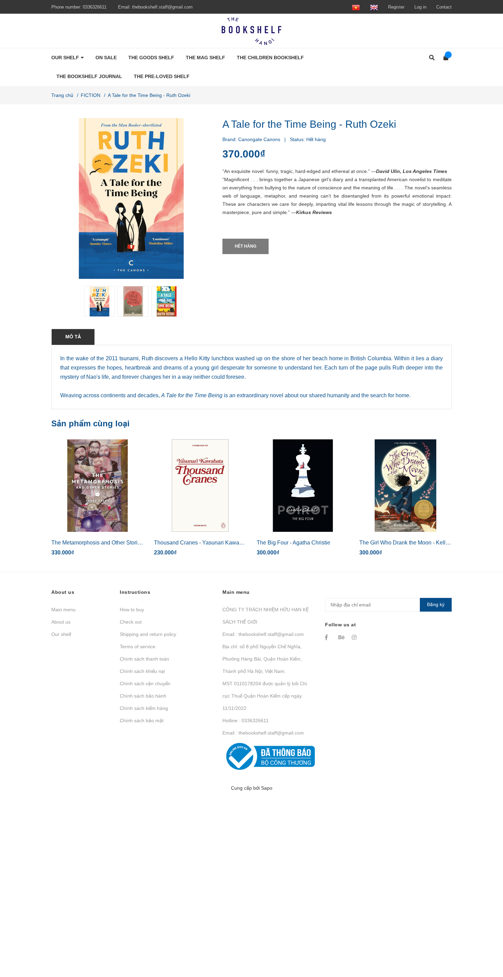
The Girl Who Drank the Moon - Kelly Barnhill (413, 543)
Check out (131, 622)
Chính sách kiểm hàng (144, 708)
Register (396, 7)
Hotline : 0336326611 (245, 720)
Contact (444, 7)
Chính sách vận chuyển (145, 683)
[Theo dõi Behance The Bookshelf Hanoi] (341, 637)
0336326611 (94, 7)
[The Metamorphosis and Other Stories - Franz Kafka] (97, 485)
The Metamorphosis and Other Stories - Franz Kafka (114, 543)
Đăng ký (435, 604)
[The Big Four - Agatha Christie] (303, 485)
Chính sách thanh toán (144, 659)
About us (60, 622)
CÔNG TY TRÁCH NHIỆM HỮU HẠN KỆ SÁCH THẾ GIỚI (265, 616)
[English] (374, 7)
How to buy (132, 609)
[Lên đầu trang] (484, 944)
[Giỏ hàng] (443, 58)
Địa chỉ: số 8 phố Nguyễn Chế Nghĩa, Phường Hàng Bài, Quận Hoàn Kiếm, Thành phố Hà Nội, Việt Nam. (262, 659)
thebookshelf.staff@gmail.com (162, 7)
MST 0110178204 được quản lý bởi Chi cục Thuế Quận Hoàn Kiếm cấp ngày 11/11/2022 (264, 696)
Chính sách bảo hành (143, 696)
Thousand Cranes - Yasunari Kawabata (202, 543)
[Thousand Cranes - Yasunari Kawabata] (200, 485)
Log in (420, 7)
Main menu (63, 609)
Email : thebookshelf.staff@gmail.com (263, 634)
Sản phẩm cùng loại (90, 423)
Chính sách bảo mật (142, 720)
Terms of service (137, 646)
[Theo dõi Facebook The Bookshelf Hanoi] (328, 637)
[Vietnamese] (356, 7)
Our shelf (61, 634)
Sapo (266, 788)
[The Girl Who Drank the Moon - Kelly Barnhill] (405, 485)
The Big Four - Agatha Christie (293, 543)
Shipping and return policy (148, 634)
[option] (98, 301)
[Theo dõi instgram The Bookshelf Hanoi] (355, 637)
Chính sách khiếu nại (142, 671)
